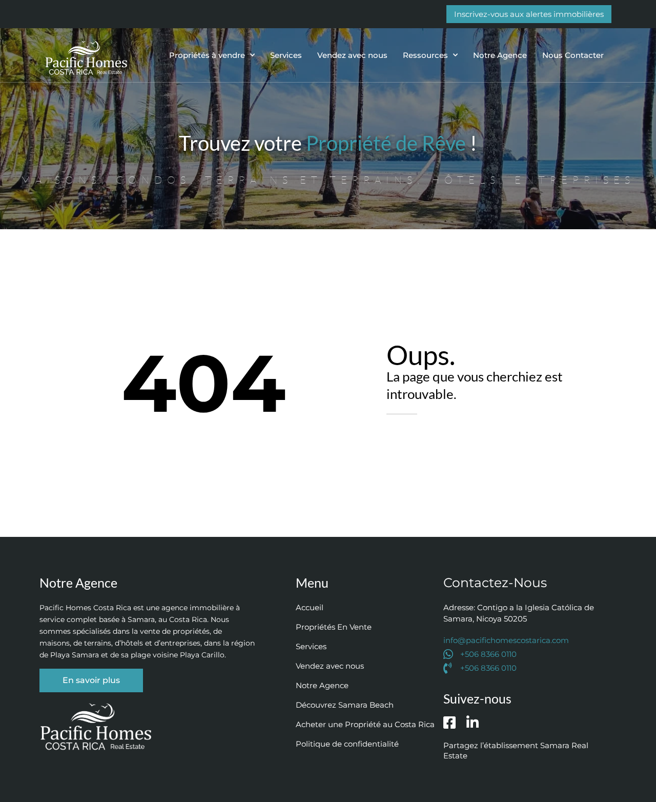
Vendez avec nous (352, 55)
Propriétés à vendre (207, 55)
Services (286, 55)
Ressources (425, 55)
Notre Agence (500, 55)
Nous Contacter (573, 55)
